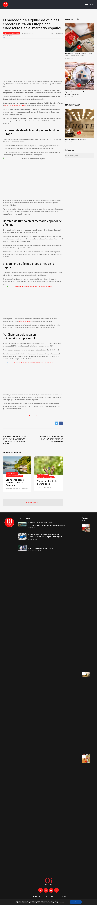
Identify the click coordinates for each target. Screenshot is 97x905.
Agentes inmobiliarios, (35, 546)
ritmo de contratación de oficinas (15, 105)
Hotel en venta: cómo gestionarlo (76, 139)
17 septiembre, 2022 (34, 551)
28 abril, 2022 (32, 528)
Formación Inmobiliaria (51, 546)
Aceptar (74, 902)
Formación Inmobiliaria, (36, 534)
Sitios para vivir (46, 523)
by (26, 33)
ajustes (61, 903)
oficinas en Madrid (25, 321)
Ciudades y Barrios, (34, 523)
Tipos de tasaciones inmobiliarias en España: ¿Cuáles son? (77, 93)
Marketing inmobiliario (52, 534)
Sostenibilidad (43, 475)
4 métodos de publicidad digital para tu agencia (45, 537)
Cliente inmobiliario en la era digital (40, 548)
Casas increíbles (12, 473)
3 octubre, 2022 (33, 539)
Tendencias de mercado (11, 33)
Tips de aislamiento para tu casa (47, 483)
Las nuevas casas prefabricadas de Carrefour (15, 482)
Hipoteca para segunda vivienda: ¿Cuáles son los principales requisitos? (78, 54)
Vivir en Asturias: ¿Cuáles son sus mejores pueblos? (47, 525)
